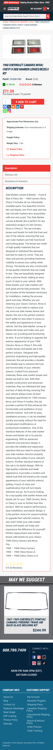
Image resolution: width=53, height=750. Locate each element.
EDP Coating (9, 716)
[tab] (26, 168)
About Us (8, 696)
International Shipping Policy (38, 715)
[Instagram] (9, 111)
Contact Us (9, 704)
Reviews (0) (11, 174)
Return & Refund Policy (35, 721)
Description (11, 168)
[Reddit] (13, 107)
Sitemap (7, 723)
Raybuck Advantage (13, 708)
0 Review (37, 84)
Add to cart (27, 102)
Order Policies (34, 726)
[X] (9, 107)
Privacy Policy (10, 719)
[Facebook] (5, 107)
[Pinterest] (22, 107)
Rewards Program (36, 700)
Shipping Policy (35, 704)
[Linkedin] (17, 107)
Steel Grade (9, 712)
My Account (36, 9)
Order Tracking (34, 730)
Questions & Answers (16, 181)
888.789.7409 (14, 650)
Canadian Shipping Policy (36, 709)
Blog (5, 700)
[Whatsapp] (5, 111)
